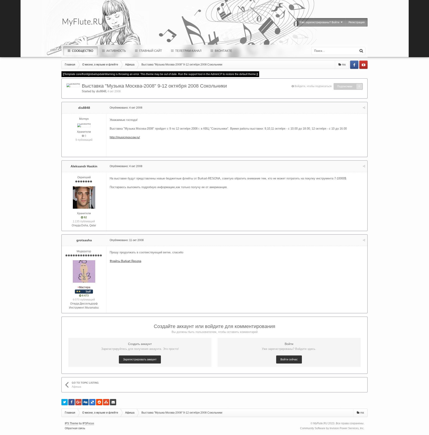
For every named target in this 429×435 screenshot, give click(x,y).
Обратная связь (75, 428)
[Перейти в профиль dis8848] (73, 85)
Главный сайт (150, 51)
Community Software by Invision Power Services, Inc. (332, 428)
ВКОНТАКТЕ (223, 51)
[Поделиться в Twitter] (64, 402)
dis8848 (101, 91)
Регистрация (357, 22)
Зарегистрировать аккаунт (140, 359)
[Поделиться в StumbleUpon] (106, 402)
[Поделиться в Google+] (78, 402)
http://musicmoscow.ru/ (125, 137)
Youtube (363, 65)
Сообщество (82, 51)
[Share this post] (364, 107)
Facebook (354, 65)
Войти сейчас (289, 359)
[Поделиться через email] (113, 402)
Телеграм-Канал (188, 51)
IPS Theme (71, 423)
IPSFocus (88, 423)
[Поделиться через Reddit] (99, 402)
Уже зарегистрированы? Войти (320, 22)
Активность (115, 51)
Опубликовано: (126, 107)
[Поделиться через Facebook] (71, 402)
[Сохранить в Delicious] (92, 402)
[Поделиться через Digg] (85, 402)
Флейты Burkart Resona (125, 261)
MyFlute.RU (320, 423)
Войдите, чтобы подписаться (313, 86)
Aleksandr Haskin (84, 166)
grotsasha (84, 240)
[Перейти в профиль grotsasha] (84, 271)
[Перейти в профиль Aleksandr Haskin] (84, 197)
